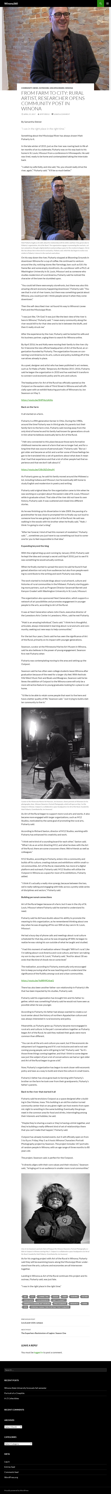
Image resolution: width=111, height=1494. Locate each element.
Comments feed (11, 1472)
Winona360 (11, 3)
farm (64, 1297)
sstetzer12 (45, 114)
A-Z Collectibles (11, 1398)
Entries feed (9, 1467)
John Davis (28, 1300)
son (25, 1307)
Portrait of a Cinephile (14, 1393)
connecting (43, 1297)
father (85, 1297)
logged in (38, 1352)
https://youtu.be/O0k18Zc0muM (38, 469)
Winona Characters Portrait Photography (50, 1307)
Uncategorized (57, 88)
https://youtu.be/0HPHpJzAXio (37, 400)
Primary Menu (107, 3)
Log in (7, 1461)
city (32, 1297)
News (35, 88)
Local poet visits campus (32, 1321)
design (55, 1297)
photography (60, 1303)
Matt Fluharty (59, 1300)
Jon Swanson (43, 1300)
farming (74, 1297)
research (74, 1303)
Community (26, 88)
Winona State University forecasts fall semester (25, 1388)
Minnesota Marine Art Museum (37, 1303)
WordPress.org (11, 1477)
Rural (85, 1303)
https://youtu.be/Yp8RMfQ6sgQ (37, 980)
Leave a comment (62, 114)
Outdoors (44, 88)
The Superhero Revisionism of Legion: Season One (43, 1331)
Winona (69, 88)
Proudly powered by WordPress (16, 1490)
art (25, 1297)
